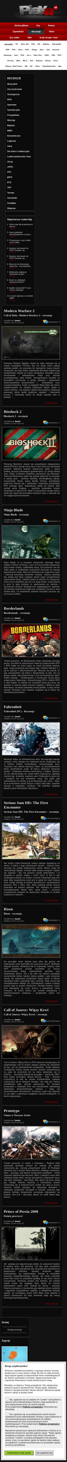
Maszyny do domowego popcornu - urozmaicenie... (20, 265)
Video (51, 31)
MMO (9, 130)
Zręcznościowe (14, 89)
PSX (27, 50)
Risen (8, 909)
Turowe (10, 193)
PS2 (13, 50)
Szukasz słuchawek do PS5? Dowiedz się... (18, 249)
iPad (55, 61)
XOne (37, 66)
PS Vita (10, 61)
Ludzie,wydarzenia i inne (19, 156)
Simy (9, 146)
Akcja (10, 162)
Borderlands (14, 608)
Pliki (29, 37)
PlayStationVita (49, 66)
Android (39, 61)
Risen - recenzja (13, 913)
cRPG (10, 167)
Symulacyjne (13, 110)
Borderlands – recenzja (17, 613)
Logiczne (11, 141)
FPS (9, 172)
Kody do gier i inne (49, 37)
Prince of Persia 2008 (21, 1211)
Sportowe (11, 105)
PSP (7, 50)
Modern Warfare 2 (19, 311)
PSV (59, 55)
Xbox (20, 50)
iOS (31, 61)
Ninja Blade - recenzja (16, 514)
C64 (48, 50)
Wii (39, 44)
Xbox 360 (25, 44)
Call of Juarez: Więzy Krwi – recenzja (25, 1014)
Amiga (34, 50)
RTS (9, 182)
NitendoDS (56, 44)
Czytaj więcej (51, 403)
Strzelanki (12, 198)
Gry (38, 25)
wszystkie (8, 44)
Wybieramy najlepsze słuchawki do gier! (18, 273)
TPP (9, 187)
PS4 (22, 55)
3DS (53, 55)
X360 (46, 55)
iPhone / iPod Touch (13, 66)
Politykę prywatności (33, 1407)
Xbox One (38, 55)
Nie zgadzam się (44, 1453)
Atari (42, 50)
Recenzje (36, 31)
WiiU (18, 61)
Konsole (55, 50)
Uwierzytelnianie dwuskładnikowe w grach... (20, 233)
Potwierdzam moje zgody (19, 1453)
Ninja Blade (13, 510)
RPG (9, 99)
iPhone (48, 61)
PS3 (33, 44)
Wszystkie (12, 84)
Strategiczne (13, 94)
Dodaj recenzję (15, 1330)
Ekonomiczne (13, 136)
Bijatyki (11, 125)
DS (31, 66)
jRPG (9, 177)
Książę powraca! (13, 1216)
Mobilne (46, 44)
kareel (17, 320)
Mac (60, 66)
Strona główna (21, 25)
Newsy (51, 25)
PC (17, 44)
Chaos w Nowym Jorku (17, 1115)
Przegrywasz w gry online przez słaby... (20, 241)
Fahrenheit (12, 707)
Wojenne (11, 208)
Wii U (25, 61)
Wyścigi (11, 120)
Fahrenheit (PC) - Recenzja (19, 711)
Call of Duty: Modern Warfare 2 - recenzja (28, 315)
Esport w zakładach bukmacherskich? (17, 281)
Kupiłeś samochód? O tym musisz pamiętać (20, 289)
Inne (16, 55)
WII (26, 66)
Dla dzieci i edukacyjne (18, 151)
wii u (29, 55)
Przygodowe (13, 115)
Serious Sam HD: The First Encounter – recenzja (31, 811)
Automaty (8, 55)
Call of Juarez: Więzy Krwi (26, 1010)
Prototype (12, 1110)
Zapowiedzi (18, 31)
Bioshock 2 (12, 411)
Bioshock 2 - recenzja (16, 416)
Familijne (11, 203)
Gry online (14, 37)
